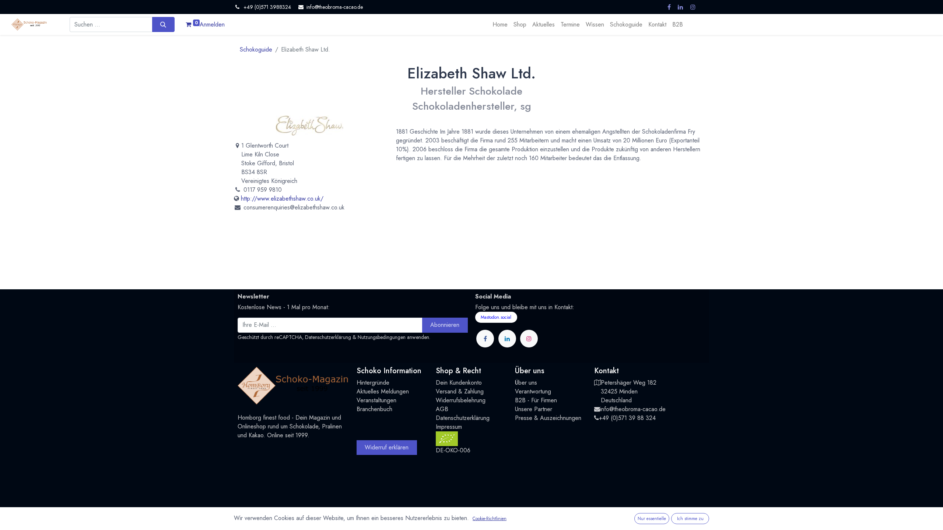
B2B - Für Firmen (536, 400)
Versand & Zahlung (460, 391)
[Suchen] (163, 24)
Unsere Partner (533, 409)
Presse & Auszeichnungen (548, 418)
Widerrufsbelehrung (460, 400)
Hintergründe (373, 382)
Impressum (449, 427)
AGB (442, 409)
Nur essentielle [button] (652, 518)
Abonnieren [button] (444, 325)
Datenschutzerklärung (328, 337)
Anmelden (212, 24)
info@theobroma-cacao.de (633, 409)
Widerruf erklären (387, 447)
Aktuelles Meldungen (383, 391)
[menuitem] (500, 24)
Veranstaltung (373, 400)
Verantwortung (533, 391)
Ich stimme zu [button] (690, 518)
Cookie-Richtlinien (489, 518)
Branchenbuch (374, 409)
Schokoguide (256, 49)
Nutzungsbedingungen (382, 337)
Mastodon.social (496, 317)
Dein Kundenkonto (459, 382)
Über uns (526, 382)
